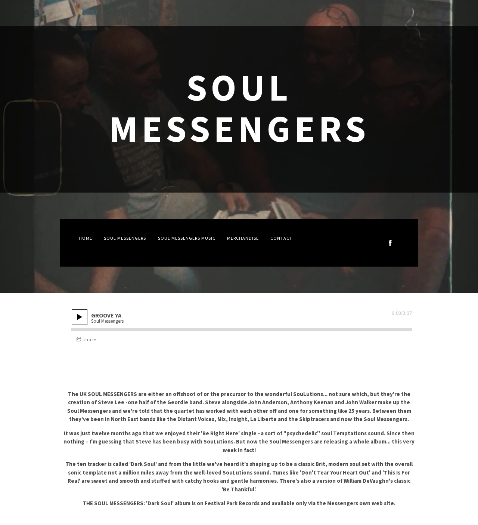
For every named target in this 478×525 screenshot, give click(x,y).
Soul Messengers (125, 238)
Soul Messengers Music (186, 238)
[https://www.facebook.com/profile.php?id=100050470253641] (390, 243)
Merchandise (243, 238)
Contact (281, 238)
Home (85, 238)
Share (89, 340)
